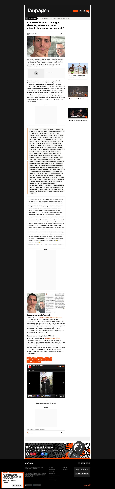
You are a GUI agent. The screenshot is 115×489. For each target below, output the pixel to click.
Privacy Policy (52, 471)
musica (63, 18)
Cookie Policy (52, 473)
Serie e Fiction (53, 18)
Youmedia (51, 467)
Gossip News (42, 429)
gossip (67, 18)
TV (40, 18)
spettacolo (32, 18)
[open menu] (26, 18)
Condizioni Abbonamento (54, 475)
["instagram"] (31, 454)
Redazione (51, 478)
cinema (58, 18)
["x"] (38, 454)
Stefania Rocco (37, 33)
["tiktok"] (27, 454)
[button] (64, 34)
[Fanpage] (29, 463)
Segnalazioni (52, 469)
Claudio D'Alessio (39, 244)
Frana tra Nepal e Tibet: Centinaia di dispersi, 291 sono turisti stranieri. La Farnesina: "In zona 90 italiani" (12, 478)
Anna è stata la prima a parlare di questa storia (50, 317)
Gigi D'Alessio (36, 429)
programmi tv (45, 18)
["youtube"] (34, 454)
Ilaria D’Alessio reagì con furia (52, 338)
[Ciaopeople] (87, 485)
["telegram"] (46, 454)
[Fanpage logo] (37, 11)
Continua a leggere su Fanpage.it (46, 403)
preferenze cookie (53, 480)
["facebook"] (42, 454)
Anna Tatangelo (30, 429)
